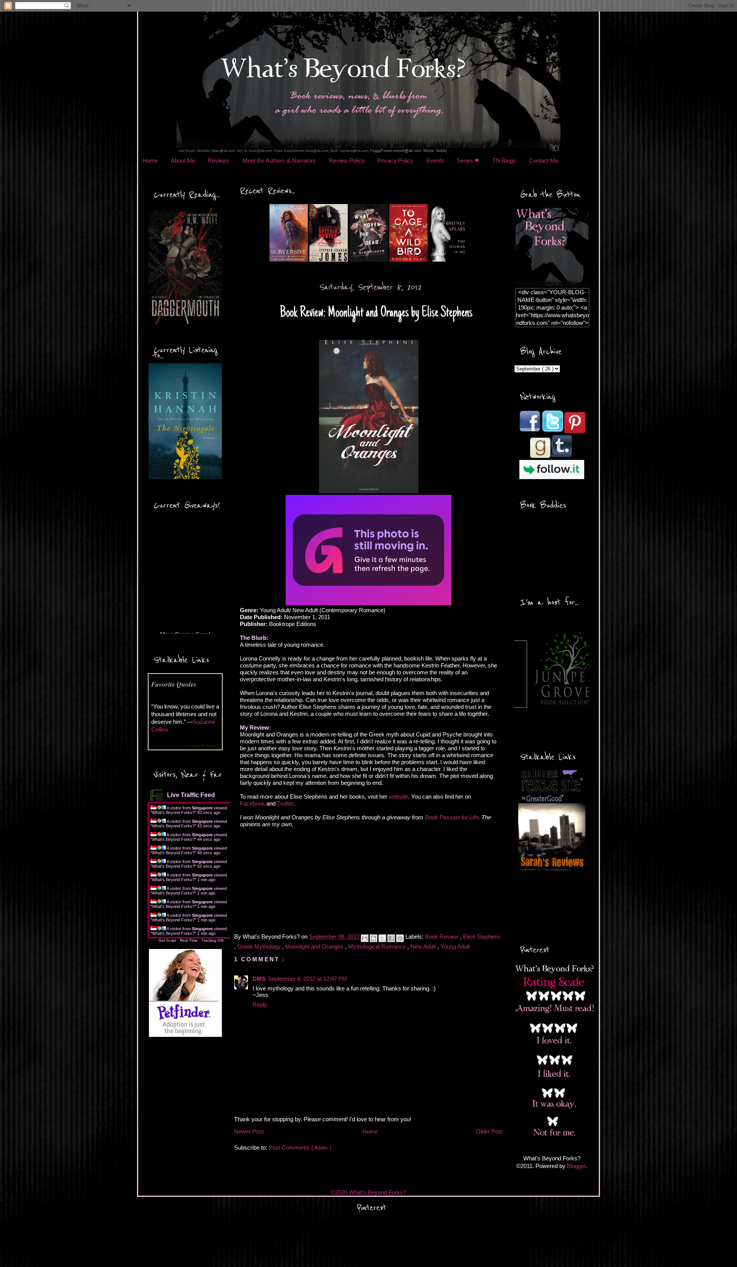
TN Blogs (504, 160)
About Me (183, 160)
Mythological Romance (377, 946)
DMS (259, 978)
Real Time (189, 940)
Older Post (489, 1131)
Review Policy (347, 160)
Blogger (576, 1166)
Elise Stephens (482, 937)
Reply (260, 1004)
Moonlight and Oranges (315, 946)
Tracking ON (212, 940)
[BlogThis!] (373, 938)
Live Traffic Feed (191, 795)
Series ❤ (468, 160)
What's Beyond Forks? (173, 812)
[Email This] (364, 938)
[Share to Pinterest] (400, 938)
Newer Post (249, 1131)
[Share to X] (382, 938)
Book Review (442, 937)
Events (435, 160)
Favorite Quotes (174, 684)
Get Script (167, 940)
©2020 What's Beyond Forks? (368, 1192)
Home (150, 160)
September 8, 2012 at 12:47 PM (307, 978)
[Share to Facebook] (391, 938)
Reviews (219, 160)
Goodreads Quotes (202, 745)
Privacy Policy (395, 160)
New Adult (423, 946)
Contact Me (543, 160)
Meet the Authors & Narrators (279, 160)
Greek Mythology (259, 946)
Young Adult (455, 946)
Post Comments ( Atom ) (300, 1147)
